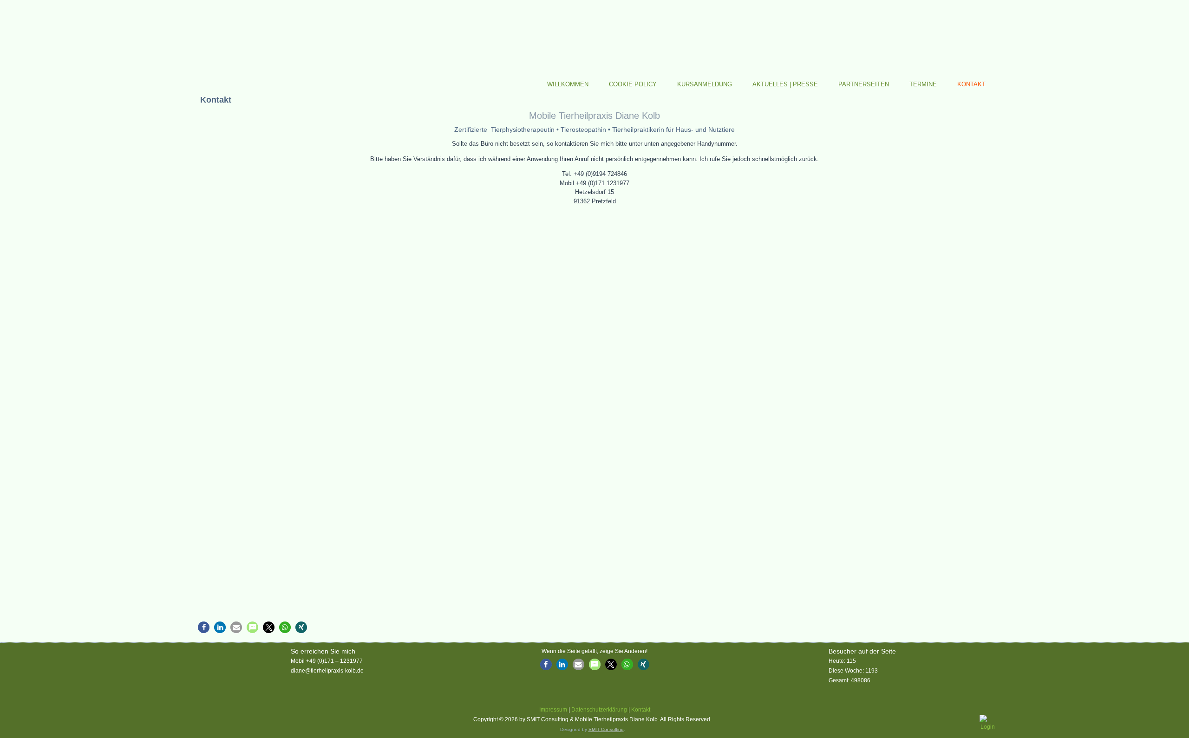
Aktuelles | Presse (785, 84)
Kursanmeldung (704, 84)
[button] (203, 627)
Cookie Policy (633, 84)
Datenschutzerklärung (599, 709)
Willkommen (567, 84)
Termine (923, 84)
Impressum (553, 709)
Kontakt (971, 84)
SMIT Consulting (606, 729)
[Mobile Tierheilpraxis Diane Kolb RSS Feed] (199, 721)
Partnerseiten (863, 84)
